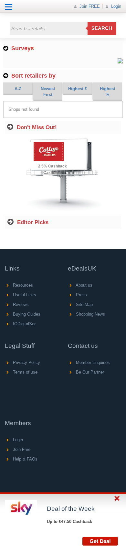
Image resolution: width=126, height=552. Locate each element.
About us (83, 285)
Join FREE (89, 6)
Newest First (48, 91)
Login (115, 6)
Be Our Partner (89, 372)
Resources (22, 285)
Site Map (84, 304)
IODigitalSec (24, 323)
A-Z (18, 88)
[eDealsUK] (6, 16)
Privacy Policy (26, 362)
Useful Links (24, 294)
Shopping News (90, 314)
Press (81, 294)
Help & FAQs (24, 459)
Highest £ (77, 88)
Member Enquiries (92, 362)
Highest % (107, 91)
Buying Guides (26, 314)
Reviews (20, 304)
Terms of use (24, 372)
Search (101, 28)
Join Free (21, 449)
